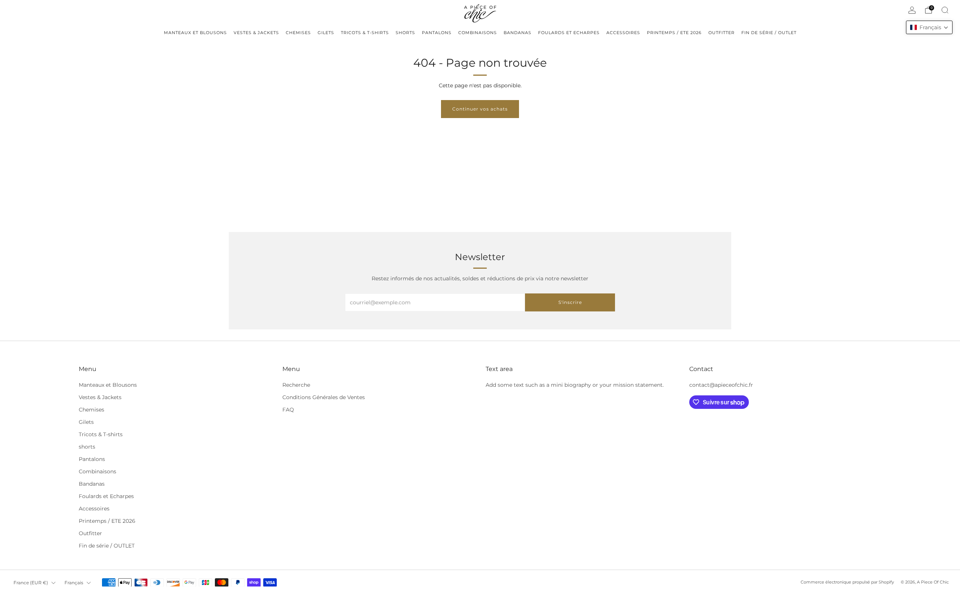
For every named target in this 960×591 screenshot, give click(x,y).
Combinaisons (97, 471)
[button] (929, 27)
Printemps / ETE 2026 (107, 521)
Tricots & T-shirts (101, 434)
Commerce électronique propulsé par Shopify (847, 582)
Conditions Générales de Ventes (323, 397)
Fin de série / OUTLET (107, 546)
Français (73, 582)
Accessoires (94, 509)
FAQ (288, 410)
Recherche (296, 385)
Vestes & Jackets (100, 397)
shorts (87, 447)
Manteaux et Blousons (108, 385)
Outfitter (90, 533)
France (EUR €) (31, 582)
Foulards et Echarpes (106, 496)
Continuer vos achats (480, 109)
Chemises (91, 410)
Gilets (86, 422)
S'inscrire (570, 302)
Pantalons (92, 459)
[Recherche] (945, 10)
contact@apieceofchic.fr (721, 385)
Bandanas (92, 484)
